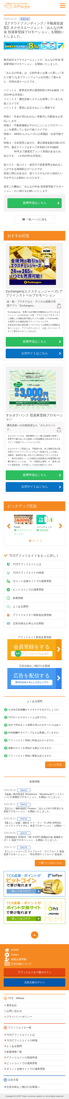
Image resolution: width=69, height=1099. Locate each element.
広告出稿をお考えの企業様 (28, 623)
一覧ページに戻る (36, 219)
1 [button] (29, 540)
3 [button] (36, 540)
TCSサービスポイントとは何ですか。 (28, 717)
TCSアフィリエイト (18, 5)
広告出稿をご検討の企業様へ (23, 1086)
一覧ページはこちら (50, 862)
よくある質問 (20, 606)
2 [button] (33, 540)
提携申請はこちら (34, 202)
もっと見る (55, 764)
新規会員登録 (18, 959)
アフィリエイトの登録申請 (21, 1057)
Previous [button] (8, 526)
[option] (23, 524)
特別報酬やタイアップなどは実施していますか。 (34, 732)
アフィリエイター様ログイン (34, 972)
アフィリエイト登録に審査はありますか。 (31, 755)
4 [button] (40, 540)
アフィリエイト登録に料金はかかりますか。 (32, 740)
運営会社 (11, 1005)
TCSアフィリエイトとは (27, 564)
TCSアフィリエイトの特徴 (28, 572)
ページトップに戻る (34, 935)
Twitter (15, 954)
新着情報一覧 (14, 1051)
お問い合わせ (14, 1011)
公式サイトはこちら (34, 353)
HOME (15, 950)
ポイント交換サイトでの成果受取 (32, 581)
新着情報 (18, 598)
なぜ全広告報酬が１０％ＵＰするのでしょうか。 (34, 709)
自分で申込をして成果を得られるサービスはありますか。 (36, 724)
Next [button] (60, 526)
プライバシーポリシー (19, 1016)
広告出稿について (21, 963)
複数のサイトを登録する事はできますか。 (31, 748)
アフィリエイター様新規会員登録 (32, 614)
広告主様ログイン (34, 982)
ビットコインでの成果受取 (28, 589)
